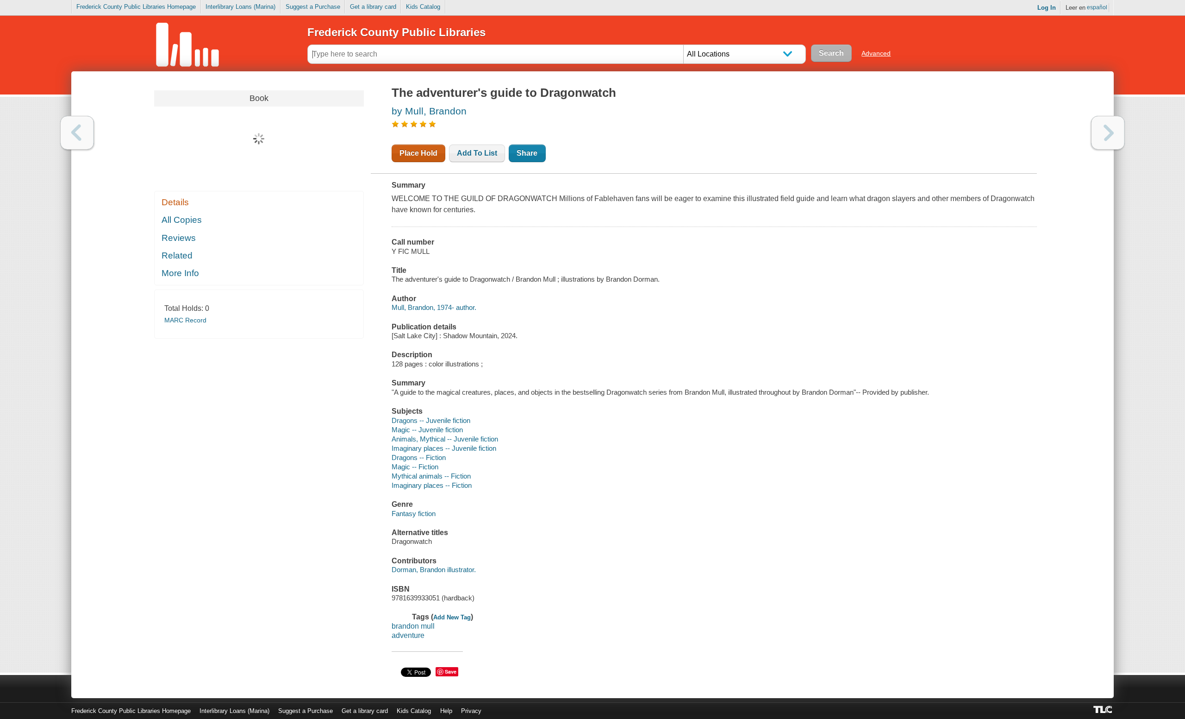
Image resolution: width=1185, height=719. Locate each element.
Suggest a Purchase (313, 6)
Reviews (179, 238)
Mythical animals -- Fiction (431, 476)
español (1097, 7)
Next (1108, 133)
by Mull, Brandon (429, 111)
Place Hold (418, 153)
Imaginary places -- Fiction (432, 485)
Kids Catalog (423, 6)
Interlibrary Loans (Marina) (240, 6)
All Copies (182, 220)
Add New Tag (452, 617)
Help (446, 710)
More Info (180, 273)
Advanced (876, 53)
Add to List (477, 153)
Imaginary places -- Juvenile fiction (444, 448)
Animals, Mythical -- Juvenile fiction (445, 439)
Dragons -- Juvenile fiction (431, 420)
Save (450, 671)
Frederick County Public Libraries (396, 32)
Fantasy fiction (414, 513)
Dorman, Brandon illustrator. (434, 570)
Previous (77, 133)
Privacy (471, 710)
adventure (408, 635)
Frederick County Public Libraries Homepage (136, 6)
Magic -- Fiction (415, 467)
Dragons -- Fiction (419, 457)
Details (175, 202)
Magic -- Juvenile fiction (427, 430)
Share (527, 153)
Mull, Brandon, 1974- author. (434, 307)
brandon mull (413, 626)
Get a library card (373, 6)
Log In (1046, 7)
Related (177, 255)
